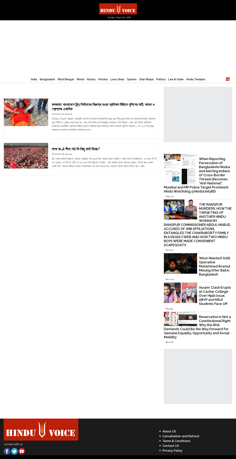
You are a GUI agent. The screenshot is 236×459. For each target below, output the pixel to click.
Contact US (170, 446)
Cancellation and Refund (180, 436)
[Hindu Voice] (118, 8)
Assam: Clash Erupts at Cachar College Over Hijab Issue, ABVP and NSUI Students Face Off (215, 296)
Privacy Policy (172, 450)
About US (169, 431)
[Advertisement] (118, 48)
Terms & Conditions (176, 441)
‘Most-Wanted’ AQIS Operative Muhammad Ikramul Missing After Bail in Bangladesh (214, 266)
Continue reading (62, 133)
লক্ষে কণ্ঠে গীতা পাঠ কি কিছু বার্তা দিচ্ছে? (76, 149)
